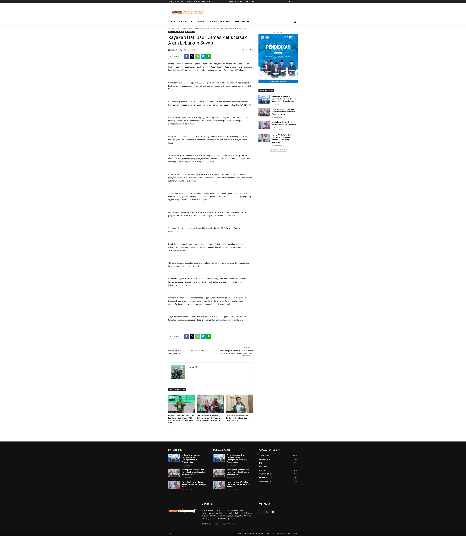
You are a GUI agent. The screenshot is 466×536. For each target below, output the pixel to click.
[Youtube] (296, 1)
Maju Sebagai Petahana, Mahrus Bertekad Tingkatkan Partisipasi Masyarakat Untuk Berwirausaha (236, 353)
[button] (295, 22)
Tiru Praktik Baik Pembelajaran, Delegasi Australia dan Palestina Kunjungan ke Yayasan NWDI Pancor (210, 418)
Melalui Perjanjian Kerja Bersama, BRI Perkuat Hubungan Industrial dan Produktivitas (284, 98)
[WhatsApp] (197, 56)
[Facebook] (289, 1)
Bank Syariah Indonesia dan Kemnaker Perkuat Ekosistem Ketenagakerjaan (283, 111)
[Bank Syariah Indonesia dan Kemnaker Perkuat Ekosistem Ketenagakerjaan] (264, 112)
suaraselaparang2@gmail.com (224, 524)
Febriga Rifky (177, 50)
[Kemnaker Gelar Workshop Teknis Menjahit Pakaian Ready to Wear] (264, 125)
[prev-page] (169, 428)
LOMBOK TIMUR (190, 32)
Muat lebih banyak (277, 150)
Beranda (171, 28)
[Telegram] (203, 56)
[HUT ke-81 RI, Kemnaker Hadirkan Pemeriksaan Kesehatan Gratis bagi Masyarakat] (264, 138)
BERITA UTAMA (181, 28)
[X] (293, 1)
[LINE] (208, 56)
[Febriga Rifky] (169, 50)
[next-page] (173, 428)
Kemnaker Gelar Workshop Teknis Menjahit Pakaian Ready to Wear (284, 124)
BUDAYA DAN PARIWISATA (197, 28)
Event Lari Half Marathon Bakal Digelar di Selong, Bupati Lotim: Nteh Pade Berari (237, 418)
